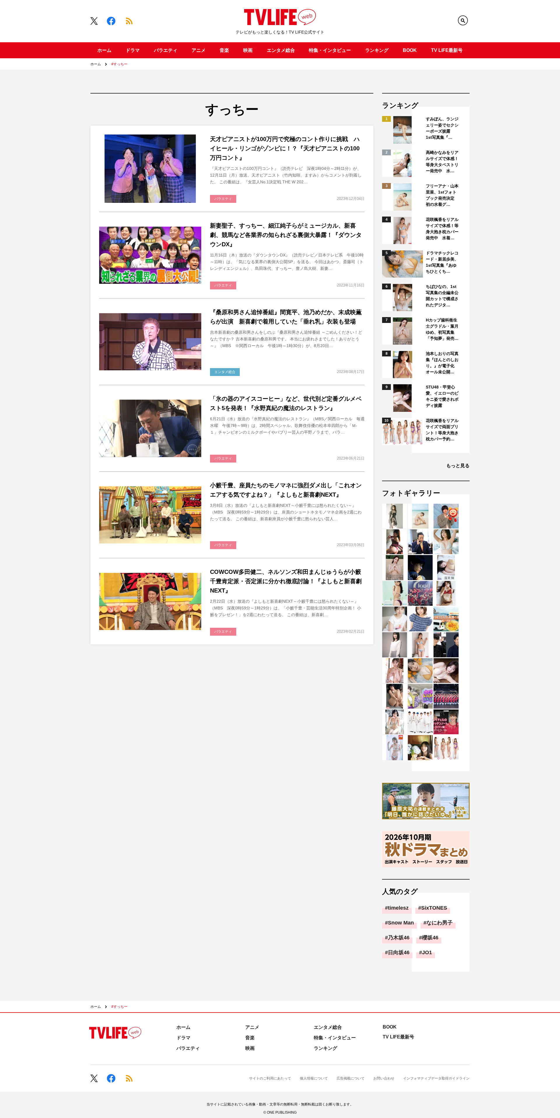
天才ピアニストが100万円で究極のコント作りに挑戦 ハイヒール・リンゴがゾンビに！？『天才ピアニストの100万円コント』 (285, 148)
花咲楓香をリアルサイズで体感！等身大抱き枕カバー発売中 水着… (442, 228)
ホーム (104, 50)
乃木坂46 (399, 938)
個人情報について (314, 1078)
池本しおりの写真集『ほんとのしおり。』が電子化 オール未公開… (442, 362)
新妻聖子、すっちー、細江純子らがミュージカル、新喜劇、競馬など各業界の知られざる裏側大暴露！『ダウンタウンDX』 (286, 234)
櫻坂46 (430, 938)
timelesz (398, 908)
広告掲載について (351, 1078)
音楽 (224, 50)
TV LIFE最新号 (447, 50)
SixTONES (434, 908)
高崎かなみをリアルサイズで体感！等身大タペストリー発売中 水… (442, 161)
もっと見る (458, 465)
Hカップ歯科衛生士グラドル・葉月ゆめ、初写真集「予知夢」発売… (442, 329)
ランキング (376, 50)
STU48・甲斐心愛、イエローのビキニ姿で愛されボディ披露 (442, 396)
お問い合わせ (383, 1078)
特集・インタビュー (330, 50)
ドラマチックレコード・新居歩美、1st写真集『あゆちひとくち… (442, 262)
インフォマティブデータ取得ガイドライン (436, 1078)
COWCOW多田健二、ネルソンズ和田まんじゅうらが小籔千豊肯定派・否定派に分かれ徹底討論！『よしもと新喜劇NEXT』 (286, 581)
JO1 (427, 952)
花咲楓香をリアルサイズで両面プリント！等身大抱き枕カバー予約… (442, 429)
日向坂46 (399, 952)
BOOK (410, 50)
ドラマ (133, 50)
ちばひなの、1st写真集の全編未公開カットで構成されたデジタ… (442, 295)
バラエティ (165, 50)
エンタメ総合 (281, 50)
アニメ (199, 50)
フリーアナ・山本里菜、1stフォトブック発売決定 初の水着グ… (442, 195)
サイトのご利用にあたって (270, 1078)
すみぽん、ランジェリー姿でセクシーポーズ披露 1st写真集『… (442, 128)
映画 (248, 50)
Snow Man (401, 923)
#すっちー (119, 64)
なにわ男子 (439, 923)
